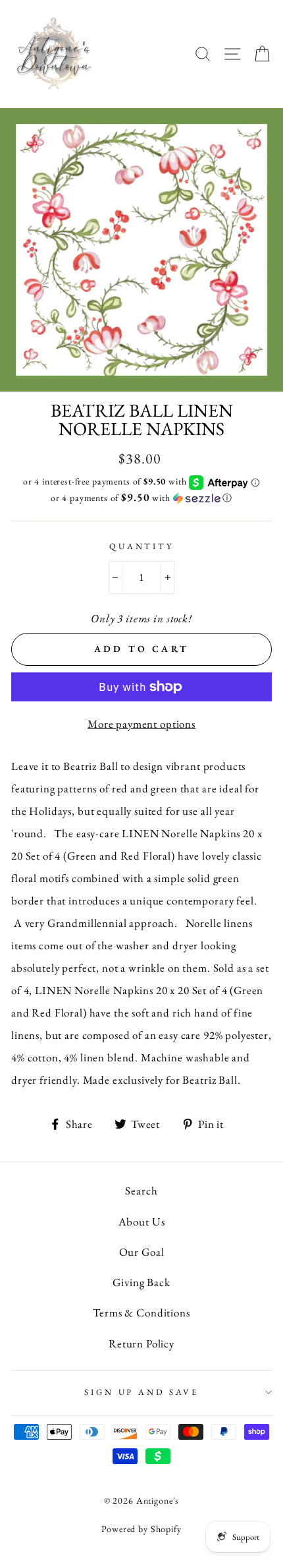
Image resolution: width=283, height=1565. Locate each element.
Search (141, 1190)
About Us (141, 1221)
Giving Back (141, 1282)
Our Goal (142, 1252)
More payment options (141, 724)
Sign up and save (141, 1392)
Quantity (141, 546)
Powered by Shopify (141, 1529)
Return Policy (141, 1343)
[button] (141, 497)
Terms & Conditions (141, 1312)
